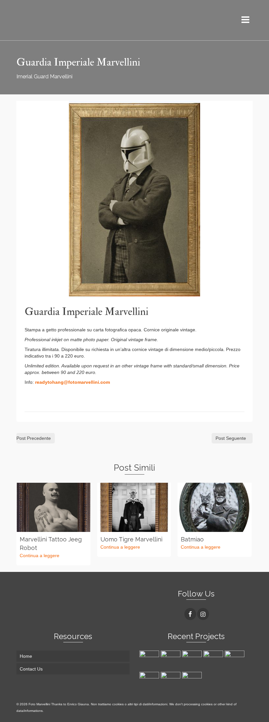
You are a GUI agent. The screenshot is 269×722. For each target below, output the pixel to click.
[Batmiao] (214, 507)
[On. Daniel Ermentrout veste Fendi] (192, 660)
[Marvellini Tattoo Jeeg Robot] (53, 507)
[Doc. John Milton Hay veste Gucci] (192, 682)
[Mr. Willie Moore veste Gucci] (235, 660)
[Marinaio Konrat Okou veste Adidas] (171, 682)
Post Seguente (231, 438)
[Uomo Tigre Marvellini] (134, 507)
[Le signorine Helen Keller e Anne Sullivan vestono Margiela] (171, 660)
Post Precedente (33, 438)
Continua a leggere (39, 555)
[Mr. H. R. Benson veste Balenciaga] (214, 660)
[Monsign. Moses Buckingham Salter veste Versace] (150, 660)
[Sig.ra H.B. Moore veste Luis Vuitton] (150, 682)
